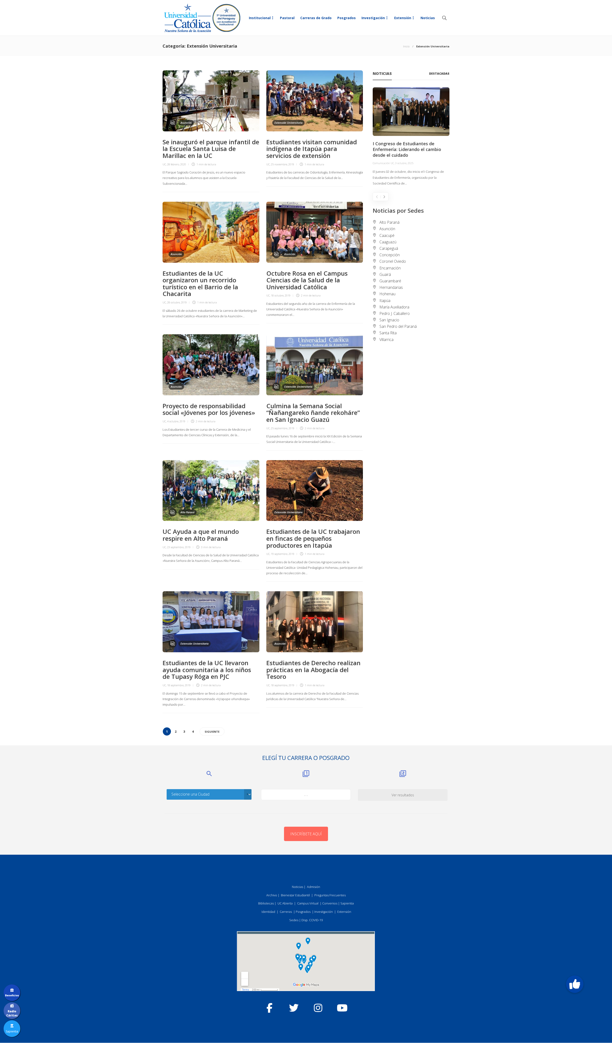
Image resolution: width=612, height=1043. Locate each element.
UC (164, 164)
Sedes (293, 920)
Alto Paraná (187, 512)
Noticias (428, 18)
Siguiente (212, 731)
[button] (574, 984)
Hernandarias (391, 287)
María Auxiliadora (394, 307)
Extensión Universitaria (288, 122)
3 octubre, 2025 (404, 163)
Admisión (313, 887)
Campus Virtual (307, 903)
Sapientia (347, 903)
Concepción (389, 254)
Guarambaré (390, 281)
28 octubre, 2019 (177, 302)
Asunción (186, 122)
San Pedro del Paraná (398, 326)
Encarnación (390, 268)
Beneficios (12, 995)
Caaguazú (387, 242)
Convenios (329, 903)
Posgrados (346, 18)
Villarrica (386, 339)
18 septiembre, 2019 (179, 685)
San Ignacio (389, 320)
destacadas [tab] (439, 74)
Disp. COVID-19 (312, 920)
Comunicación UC (383, 163)
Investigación (373, 18)
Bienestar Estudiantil (295, 895)
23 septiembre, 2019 (179, 547)
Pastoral (287, 18)
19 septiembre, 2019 (282, 554)
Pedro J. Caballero (394, 313)
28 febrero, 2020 (176, 164)
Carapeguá (388, 248)
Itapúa (384, 300)
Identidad (268, 911)
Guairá (385, 274)
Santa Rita (388, 332)
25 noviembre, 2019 (282, 164)
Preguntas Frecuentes (330, 895)
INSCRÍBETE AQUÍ (306, 834)
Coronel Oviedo (392, 261)
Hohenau (387, 293)
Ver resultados (403, 795)
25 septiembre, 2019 (282, 428)
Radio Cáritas (12, 1013)
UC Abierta (285, 903)
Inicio (406, 46)
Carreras (286, 911)
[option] (411, 136)
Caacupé (386, 235)
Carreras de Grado (316, 18)
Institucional (260, 18)
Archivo (271, 895)
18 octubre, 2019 (280, 295)
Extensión (402, 18)
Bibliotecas (266, 903)
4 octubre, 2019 (176, 421)
